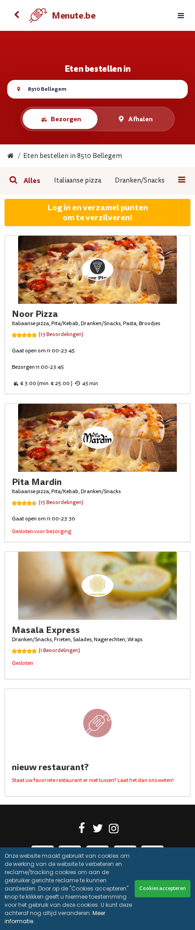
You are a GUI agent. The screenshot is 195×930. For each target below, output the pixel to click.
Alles (32, 181)
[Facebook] (82, 830)
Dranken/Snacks (140, 180)
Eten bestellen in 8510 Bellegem (72, 156)
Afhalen (140, 119)
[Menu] (181, 15)
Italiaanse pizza (77, 180)
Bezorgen (66, 119)
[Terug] (16, 15)
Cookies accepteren (162, 888)
